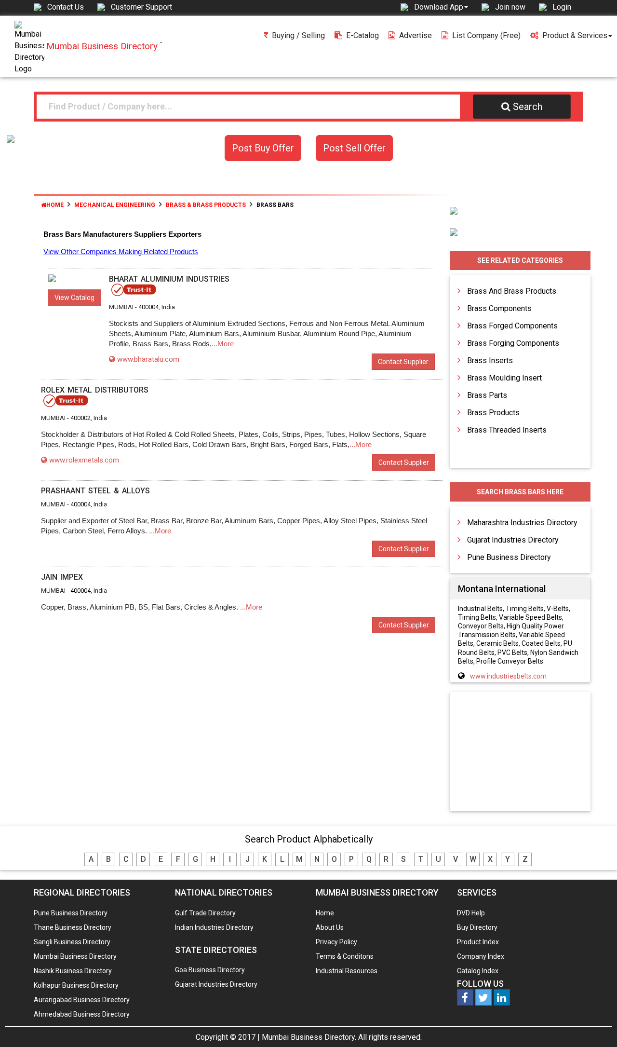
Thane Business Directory (72, 927)
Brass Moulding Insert (504, 377)
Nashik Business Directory (73, 971)
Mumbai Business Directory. (309, 1037)
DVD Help (471, 913)
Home (55, 205)
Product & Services (574, 35)
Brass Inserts (490, 360)
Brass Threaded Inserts (507, 430)
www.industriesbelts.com (508, 676)
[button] (441, 6)
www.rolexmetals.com (84, 460)
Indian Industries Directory (214, 927)
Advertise (415, 35)
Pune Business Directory (509, 557)
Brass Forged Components (512, 325)
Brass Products (493, 412)
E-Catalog (362, 35)
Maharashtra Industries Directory (522, 522)
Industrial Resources (346, 971)
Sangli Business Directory (72, 942)
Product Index (478, 942)
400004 (148, 307)
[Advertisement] (520, 752)
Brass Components (499, 308)
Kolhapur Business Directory (76, 985)
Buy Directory (477, 927)
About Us (330, 927)
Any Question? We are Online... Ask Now (595, 1024)
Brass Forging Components (513, 343)
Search (527, 106)
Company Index (480, 956)
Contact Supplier (403, 362)
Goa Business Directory (210, 970)
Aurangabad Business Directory (82, 1000)
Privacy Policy (336, 942)
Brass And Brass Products (511, 291)
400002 (80, 418)
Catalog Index (477, 971)
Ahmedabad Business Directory (82, 1014)
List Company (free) (486, 35)
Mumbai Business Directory (75, 956)
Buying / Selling (298, 35)
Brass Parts (487, 395)
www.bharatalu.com (148, 359)
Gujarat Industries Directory (513, 539)
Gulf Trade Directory (205, 913)
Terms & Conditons (345, 956)
